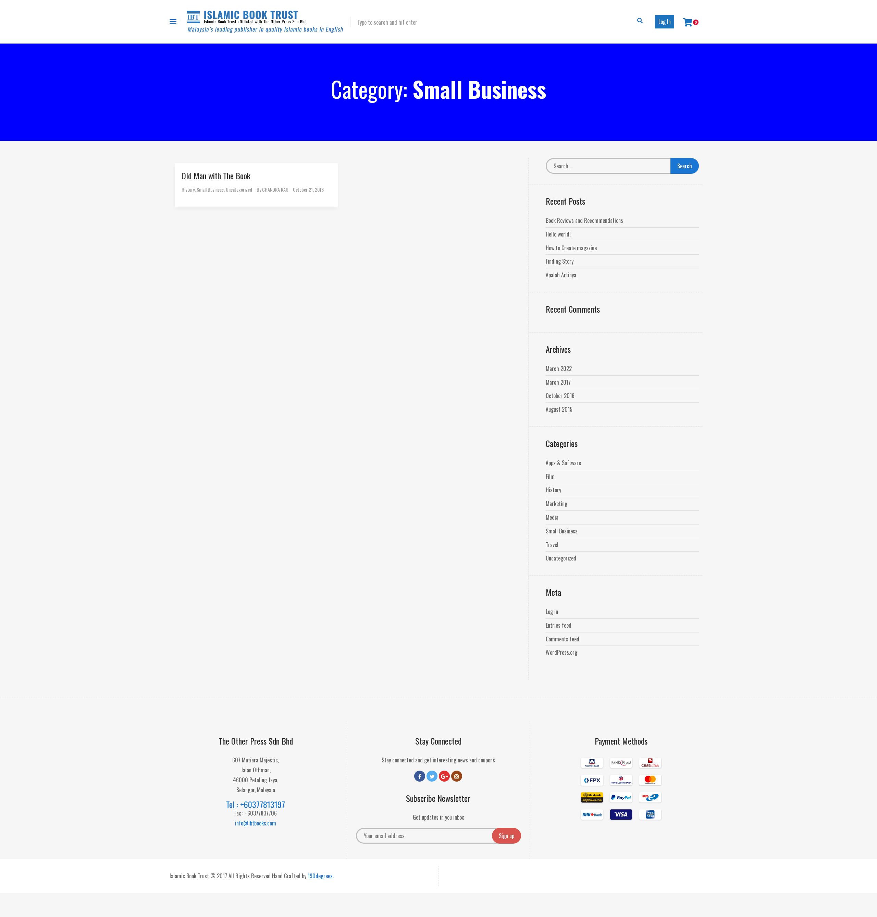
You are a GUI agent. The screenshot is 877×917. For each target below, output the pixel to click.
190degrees (320, 876)
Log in (552, 611)
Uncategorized (239, 189)
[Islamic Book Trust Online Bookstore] (265, 21)
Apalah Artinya (561, 275)
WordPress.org (561, 652)
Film (550, 476)
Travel (552, 545)
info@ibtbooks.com (255, 823)
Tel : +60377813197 (255, 804)
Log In (664, 21)
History (188, 189)
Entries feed (558, 625)
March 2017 (558, 382)
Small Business (210, 189)
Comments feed (562, 639)
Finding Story (559, 261)
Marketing (556, 503)
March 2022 (559, 368)
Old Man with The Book (216, 175)
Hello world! (558, 234)
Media (552, 517)
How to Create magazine (571, 248)
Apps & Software (563, 463)
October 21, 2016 (308, 189)
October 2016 (560, 395)
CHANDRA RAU (275, 189)
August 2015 (559, 409)
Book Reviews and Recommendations (584, 220)
